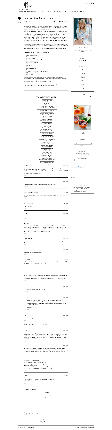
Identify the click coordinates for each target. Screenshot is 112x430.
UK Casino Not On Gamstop (47, 112)
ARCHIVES (73, 177)
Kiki (25, 273)
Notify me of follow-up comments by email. (32, 413)
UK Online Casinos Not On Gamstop (47, 107)
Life (82, 81)
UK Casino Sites (47, 126)
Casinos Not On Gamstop (47, 101)
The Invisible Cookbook (29, 204)
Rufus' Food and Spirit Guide (31, 192)
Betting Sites (47, 103)
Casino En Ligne (47, 117)
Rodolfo (26, 375)
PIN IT (56, 21)
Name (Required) (47, 392)
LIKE (66, 21)
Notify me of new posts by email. (30, 414)
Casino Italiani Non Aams (47, 106)
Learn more (83, 51)
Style (82, 84)
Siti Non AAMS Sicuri (47, 158)
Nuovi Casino (80, 9)
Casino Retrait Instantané (47, 146)
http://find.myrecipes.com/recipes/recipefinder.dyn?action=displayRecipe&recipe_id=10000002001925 (46, 170)
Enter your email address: (82, 158)
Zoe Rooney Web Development (88, 427)
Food (82, 70)
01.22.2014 (82, 132)
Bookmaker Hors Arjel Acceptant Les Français (47, 109)
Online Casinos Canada (47, 122)
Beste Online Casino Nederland (47, 132)
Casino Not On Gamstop (77, 11)
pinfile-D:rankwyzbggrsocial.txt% (32, 360)
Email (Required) (47, 394)
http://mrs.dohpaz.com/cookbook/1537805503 (40, 231)
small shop (80, 427)
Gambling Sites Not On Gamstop (47, 113)
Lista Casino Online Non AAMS (47, 161)
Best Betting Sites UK (38, 11)
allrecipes (45, 34)
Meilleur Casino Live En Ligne (47, 110)
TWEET (62, 21)
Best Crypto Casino (47, 138)
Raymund (26, 249)
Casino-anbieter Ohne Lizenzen (57, 11)
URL (45, 397)
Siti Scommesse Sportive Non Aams (47, 159)
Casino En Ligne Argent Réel (47, 143)
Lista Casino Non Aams (47, 155)
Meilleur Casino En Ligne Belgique (47, 139)
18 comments (27, 21)
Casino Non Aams (47, 149)
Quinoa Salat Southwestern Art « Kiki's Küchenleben (40, 324)
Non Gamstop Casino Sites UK (47, 120)
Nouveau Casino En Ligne (47, 145)
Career (83, 73)
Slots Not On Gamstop (47, 133)
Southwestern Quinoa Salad (39, 17)
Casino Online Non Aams (47, 99)
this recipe (29, 34)
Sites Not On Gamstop (47, 114)
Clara (26, 181)
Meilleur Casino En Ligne (47, 148)
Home (83, 77)
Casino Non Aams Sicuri (47, 100)
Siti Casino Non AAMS (47, 156)
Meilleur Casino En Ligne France (47, 130)
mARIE (25, 213)
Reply (25, 175)
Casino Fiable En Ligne (47, 152)
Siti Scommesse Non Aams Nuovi (47, 162)
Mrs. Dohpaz (27, 223)
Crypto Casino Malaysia (47, 153)
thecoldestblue (27, 259)
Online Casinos (24, 11)
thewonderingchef (28, 238)
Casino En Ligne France (47, 119)
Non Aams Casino (47, 125)
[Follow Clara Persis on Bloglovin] (77, 167)
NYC (82, 88)
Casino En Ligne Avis (47, 163)
